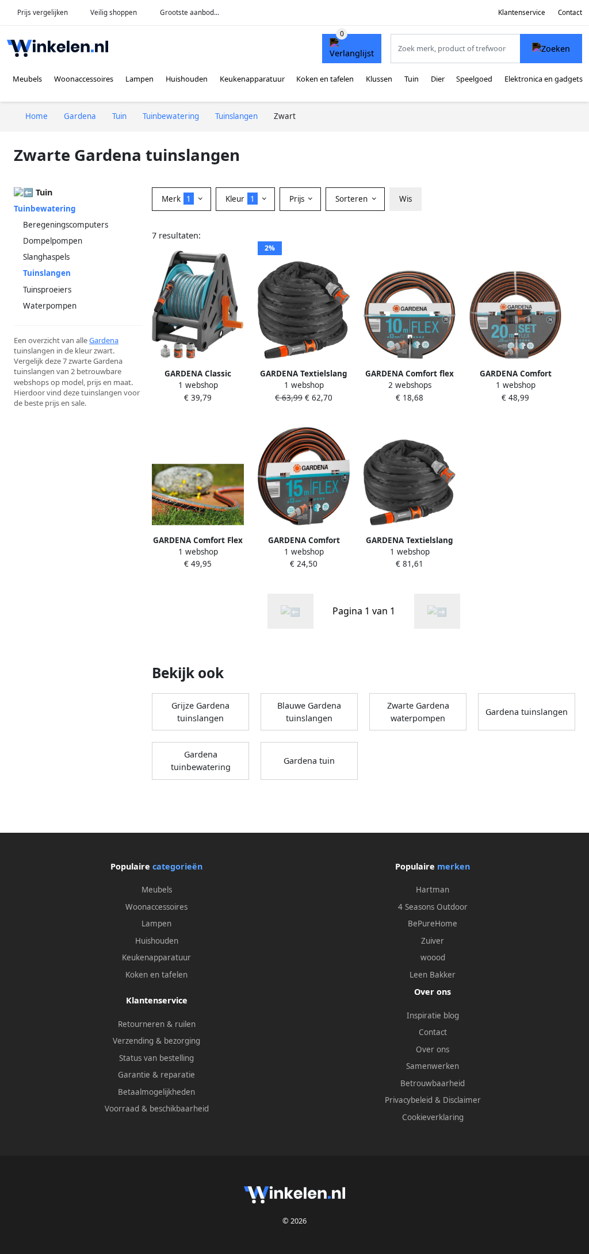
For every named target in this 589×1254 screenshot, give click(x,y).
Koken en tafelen (325, 79)
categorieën (177, 866)
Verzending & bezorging (156, 1041)
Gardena (103, 340)
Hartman (432, 889)
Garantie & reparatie (156, 1075)
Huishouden (187, 79)
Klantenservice (521, 12)
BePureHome (432, 923)
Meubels (27, 79)
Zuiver (432, 941)
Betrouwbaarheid (432, 1083)
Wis (405, 199)
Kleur (240, 199)
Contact (570, 12)
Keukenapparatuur (252, 79)
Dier (438, 79)
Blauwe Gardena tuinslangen (309, 712)
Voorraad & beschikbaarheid (157, 1108)
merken (453, 866)
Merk (176, 199)
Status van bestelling (156, 1058)
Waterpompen (50, 306)
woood (432, 957)
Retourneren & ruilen (157, 1024)
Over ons (432, 1049)
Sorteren (352, 199)
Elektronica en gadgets (543, 79)
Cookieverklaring (433, 1117)
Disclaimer (462, 1100)
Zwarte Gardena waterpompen (418, 712)
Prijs (298, 199)
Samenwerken (432, 1066)
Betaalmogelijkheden (156, 1092)
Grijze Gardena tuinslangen (200, 712)
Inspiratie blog (433, 1015)
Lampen (139, 79)
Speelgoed (474, 79)
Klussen (379, 79)
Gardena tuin (309, 760)
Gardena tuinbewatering (201, 760)
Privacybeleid (409, 1100)
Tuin (411, 79)
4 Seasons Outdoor (433, 907)
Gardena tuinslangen (526, 711)
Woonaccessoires (83, 79)
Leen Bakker (433, 975)
